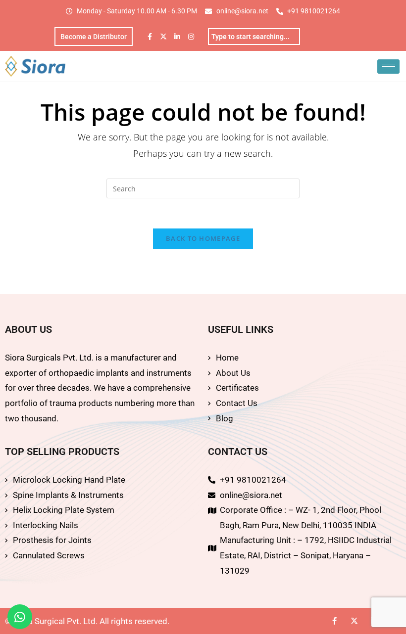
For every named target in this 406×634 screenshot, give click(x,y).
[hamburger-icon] (388, 66)
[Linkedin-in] (177, 37)
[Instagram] (191, 37)
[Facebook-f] (149, 37)
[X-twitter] (163, 37)
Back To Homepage (203, 238)
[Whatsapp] (19, 616)
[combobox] (254, 36)
